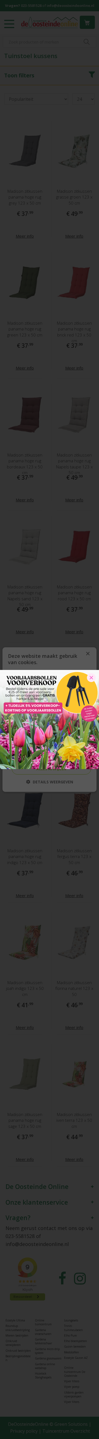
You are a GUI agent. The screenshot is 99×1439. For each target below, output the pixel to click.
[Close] (91, 677)
